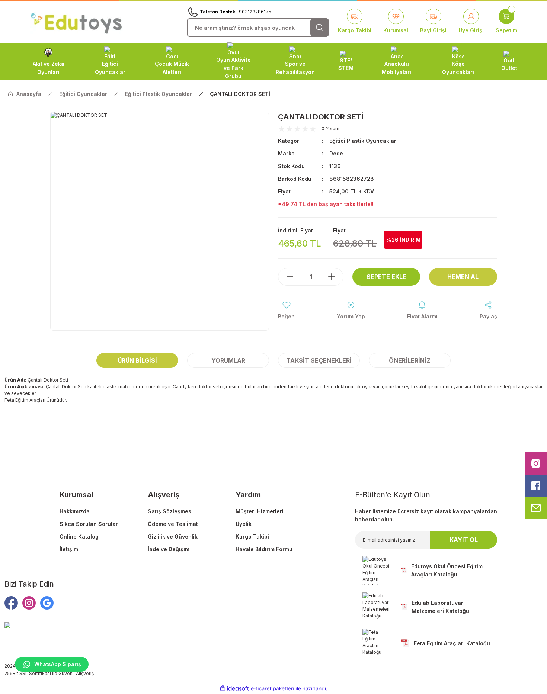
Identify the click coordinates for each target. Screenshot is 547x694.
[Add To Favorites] (286, 311)
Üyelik (244, 524)
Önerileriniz (410, 360)
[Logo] (76, 21)
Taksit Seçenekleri (319, 360)
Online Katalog (79, 536)
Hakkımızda (75, 511)
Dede (336, 153)
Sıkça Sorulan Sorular (89, 524)
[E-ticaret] (272, 688)
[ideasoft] (234, 688)
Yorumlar (228, 360)
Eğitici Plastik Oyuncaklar (362, 141)
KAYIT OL (464, 539)
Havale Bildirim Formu (264, 549)
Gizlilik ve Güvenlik (173, 536)
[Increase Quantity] (335, 277)
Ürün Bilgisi (137, 360)
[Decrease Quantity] (286, 277)
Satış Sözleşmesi (170, 511)
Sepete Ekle (386, 276)
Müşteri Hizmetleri (260, 511)
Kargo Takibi (252, 536)
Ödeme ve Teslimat (173, 524)
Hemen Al (463, 276)
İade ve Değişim (168, 549)
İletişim (69, 549)
